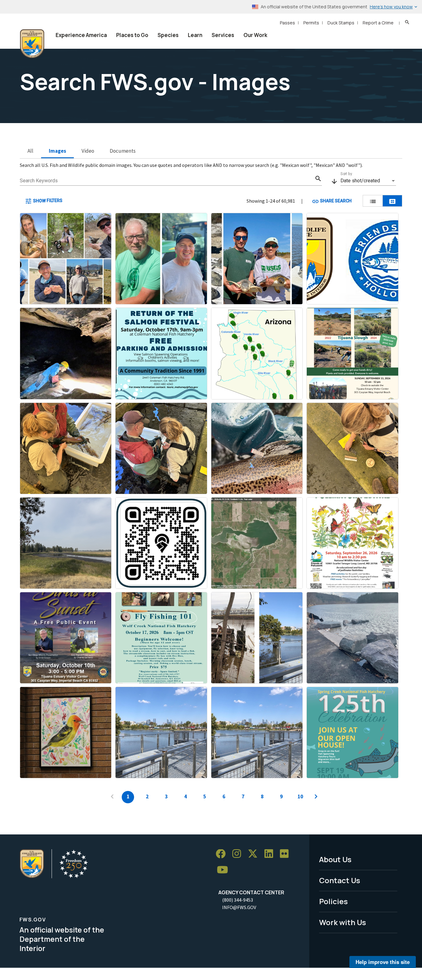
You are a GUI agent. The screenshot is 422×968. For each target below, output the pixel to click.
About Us (335, 859)
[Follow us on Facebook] (223, 854)
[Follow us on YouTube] (224, 870)
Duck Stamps (340, 23)
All (30, 150)
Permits (311, 23)
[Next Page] (316, 797)
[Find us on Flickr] (286, 854)
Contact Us (339, 880)
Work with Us (342, 922)
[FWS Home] (32, 44)
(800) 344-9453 (237, 900)
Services (223, 35)
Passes (287, 23)
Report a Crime (378, 23)
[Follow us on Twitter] (255, 854)
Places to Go (132, 35)
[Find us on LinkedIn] (270, 854)
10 (300, 796)
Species (168, 35)
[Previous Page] (112, 797)
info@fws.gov (239, 907)
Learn (195, 35)
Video (88, 150)
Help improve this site (383, 962)
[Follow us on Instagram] (238, 854)
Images (57, 150)
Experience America (81, 35)
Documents (123, 150)
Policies (333, 901)
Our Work (255, 35)
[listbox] (368, 181)
